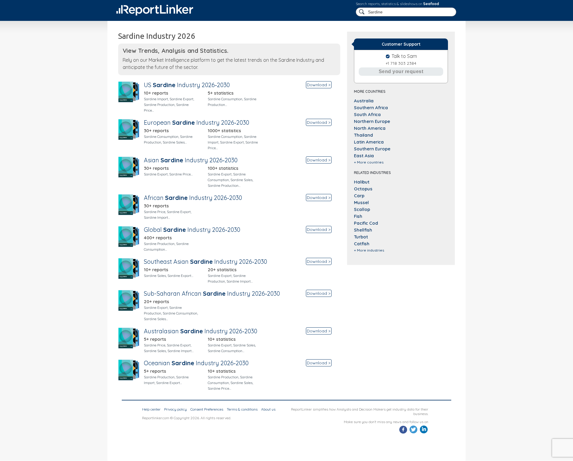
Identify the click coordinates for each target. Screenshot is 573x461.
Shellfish (363, 230)
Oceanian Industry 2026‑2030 (196, 363)
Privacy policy (175, 409)
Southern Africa (371, 107)
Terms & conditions (242, 409)
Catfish (361, 243)
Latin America (369, 142)
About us (268, 409)
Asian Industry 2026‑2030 (191, 160)
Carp (359, 195)
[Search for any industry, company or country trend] (362, 12)
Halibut (361, 182)
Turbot (361, 237)
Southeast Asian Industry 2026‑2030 (205, 261)
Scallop (362, 209)
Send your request (401, 71)
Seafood (431, 3)
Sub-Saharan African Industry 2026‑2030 (212, 293)
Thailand (363, 135)
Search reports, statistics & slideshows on (397, 3)
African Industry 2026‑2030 (193, 197)
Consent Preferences (206, 409)
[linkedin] (423, 433)
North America (370, 128)
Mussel (361, 202)
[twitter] (413, 433)
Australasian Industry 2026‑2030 (200, 331)
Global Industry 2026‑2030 (192, 229)
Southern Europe (372, 149)
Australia (364, 101)
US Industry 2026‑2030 (187, 85)
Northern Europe (372, 121)
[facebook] (403, 433)
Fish (358, 216)
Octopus (363, 189)
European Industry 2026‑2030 (196, 122)
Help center (151, 409)
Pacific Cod (366, 223)
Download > (318, 84)
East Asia (364, 155)
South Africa (367, 114)
